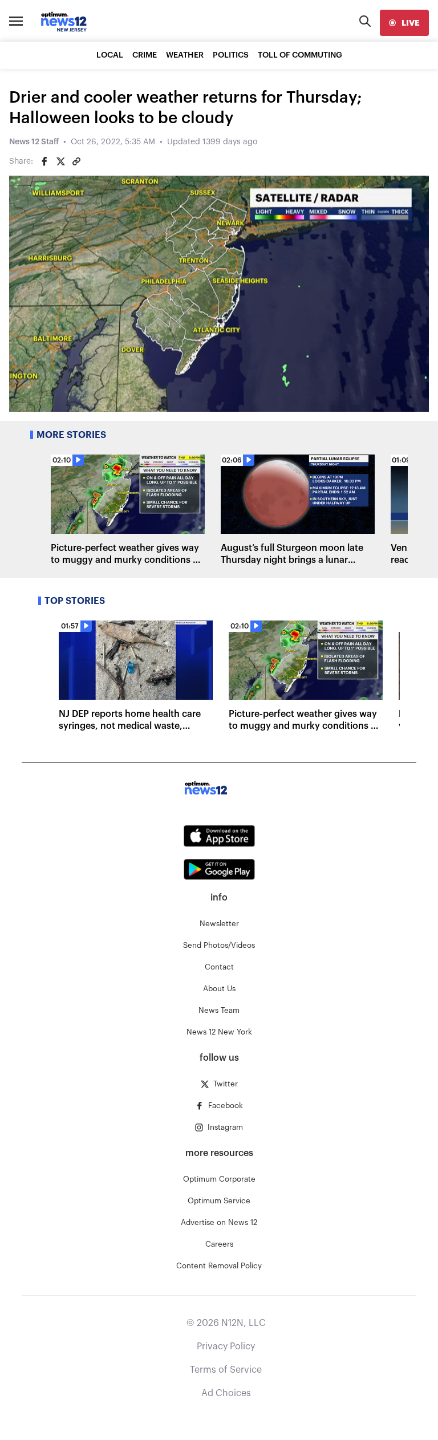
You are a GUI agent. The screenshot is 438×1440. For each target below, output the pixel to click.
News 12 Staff (34, 142)
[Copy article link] (76, 161)
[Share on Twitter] (60, 161)
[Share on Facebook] (44, 161)
